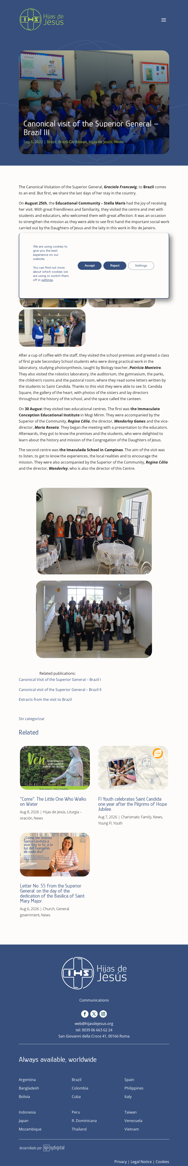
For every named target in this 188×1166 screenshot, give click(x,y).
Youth (117, 823)
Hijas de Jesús (100, 141)
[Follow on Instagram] (103, 1014)
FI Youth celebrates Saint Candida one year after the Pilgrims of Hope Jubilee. (132, 804)
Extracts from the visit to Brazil (45, 699)
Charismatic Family (136, 816)
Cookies (162, 1161)
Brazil (51, 141)
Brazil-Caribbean (72, 141)
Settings (141, 265)
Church (49, 908)
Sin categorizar (32, 718)
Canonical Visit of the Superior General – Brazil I (60, 679)
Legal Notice (141, 1161)
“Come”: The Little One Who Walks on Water (53, 801)
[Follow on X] (94, 1014)
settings (47, 280)
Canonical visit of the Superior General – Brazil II (60, 689)
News (119, 141)
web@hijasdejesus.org (94, 1023)
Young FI (105, 823)
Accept (90, 265)
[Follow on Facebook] (84, 1014)
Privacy (120, 1161)
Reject (114, 265)
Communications (94, 1000)
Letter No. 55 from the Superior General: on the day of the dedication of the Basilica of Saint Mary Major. (52, 893)
